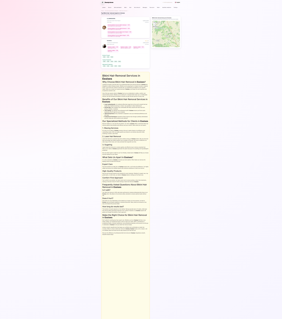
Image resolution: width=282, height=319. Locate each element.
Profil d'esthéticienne (168, 2)
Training (175, 7)
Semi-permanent (117, 7)
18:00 (119, 61)
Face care (152, 7)
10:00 (104, 61)
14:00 (112, 61)
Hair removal (137, 7)
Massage (145, 7)
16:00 (116, 61)
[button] (154, 23)
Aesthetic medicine (166, 7)
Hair (130, 7)
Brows (109, 7)
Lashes (103, 7)
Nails (125, 7)
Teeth (158, 7)
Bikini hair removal (123, 10)
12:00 (108, 61)
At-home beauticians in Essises (111, 10)
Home (102, 10)
